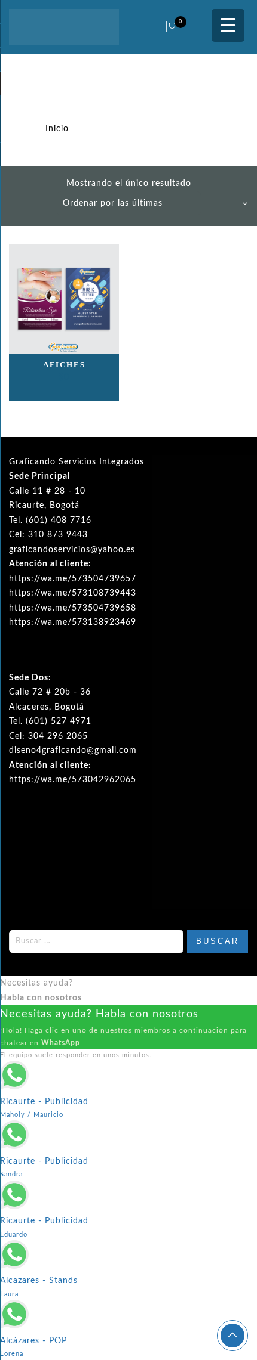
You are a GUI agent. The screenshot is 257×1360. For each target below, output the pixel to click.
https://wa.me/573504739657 (72, 579)
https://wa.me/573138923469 (72, 622)
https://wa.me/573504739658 (72, 608)
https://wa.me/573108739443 (72, 593)
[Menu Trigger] (228, 25)
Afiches (64, 364)
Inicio (57, 129)
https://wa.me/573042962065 (72, 780)
